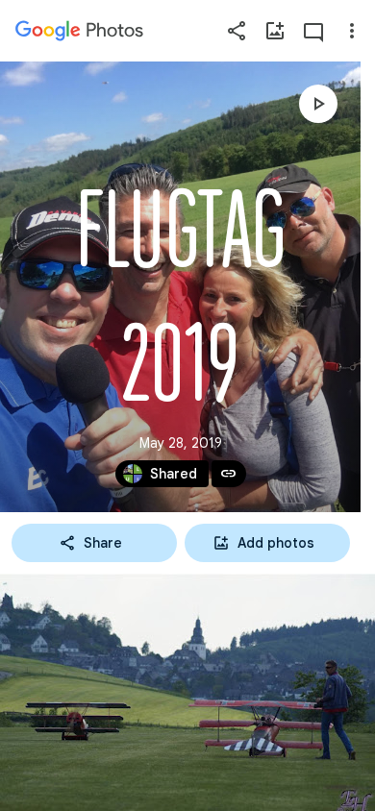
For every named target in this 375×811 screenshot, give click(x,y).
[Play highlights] (318, 104)
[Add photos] (275, 31)
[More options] (352, 31)
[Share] (236, 31)
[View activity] (313, 31)
